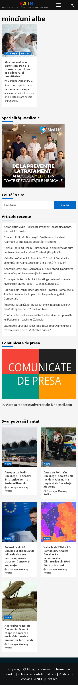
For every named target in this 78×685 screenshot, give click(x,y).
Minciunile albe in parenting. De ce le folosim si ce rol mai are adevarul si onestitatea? (17, 69)
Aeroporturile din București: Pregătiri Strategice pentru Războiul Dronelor (38, 229)
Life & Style (11, 53)
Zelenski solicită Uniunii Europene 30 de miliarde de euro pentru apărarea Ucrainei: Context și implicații (38, 250)
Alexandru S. (26, 80)
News (8, 463)
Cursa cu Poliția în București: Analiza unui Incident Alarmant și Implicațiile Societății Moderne (34, 239)
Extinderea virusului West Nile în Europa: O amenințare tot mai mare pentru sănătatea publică (37, 328)
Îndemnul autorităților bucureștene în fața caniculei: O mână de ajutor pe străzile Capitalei (37, 307)
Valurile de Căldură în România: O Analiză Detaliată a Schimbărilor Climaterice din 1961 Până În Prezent (36, 260)
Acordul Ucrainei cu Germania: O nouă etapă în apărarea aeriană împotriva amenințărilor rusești (38, 271)
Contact (51, 679)
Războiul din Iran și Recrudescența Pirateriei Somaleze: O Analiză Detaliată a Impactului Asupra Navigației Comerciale (39, 294)
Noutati (25, 53)
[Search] (72, 5)
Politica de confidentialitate (36, 674)
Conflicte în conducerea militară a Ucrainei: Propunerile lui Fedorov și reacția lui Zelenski (38, 317)
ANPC (38, 679)
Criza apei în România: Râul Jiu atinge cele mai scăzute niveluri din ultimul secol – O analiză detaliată (37, 281)
